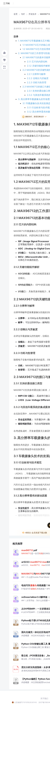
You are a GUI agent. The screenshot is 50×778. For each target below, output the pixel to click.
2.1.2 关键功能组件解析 (38, 65)
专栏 (23, 14)
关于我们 (44, 698)
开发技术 (32, 14)
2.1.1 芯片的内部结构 (37, 61)
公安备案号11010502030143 (25, 702)
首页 (16, 14)
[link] (16, 14)
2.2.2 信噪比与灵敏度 (37, 78)
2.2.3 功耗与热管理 (36, 82)
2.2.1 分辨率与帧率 (36, 74)
